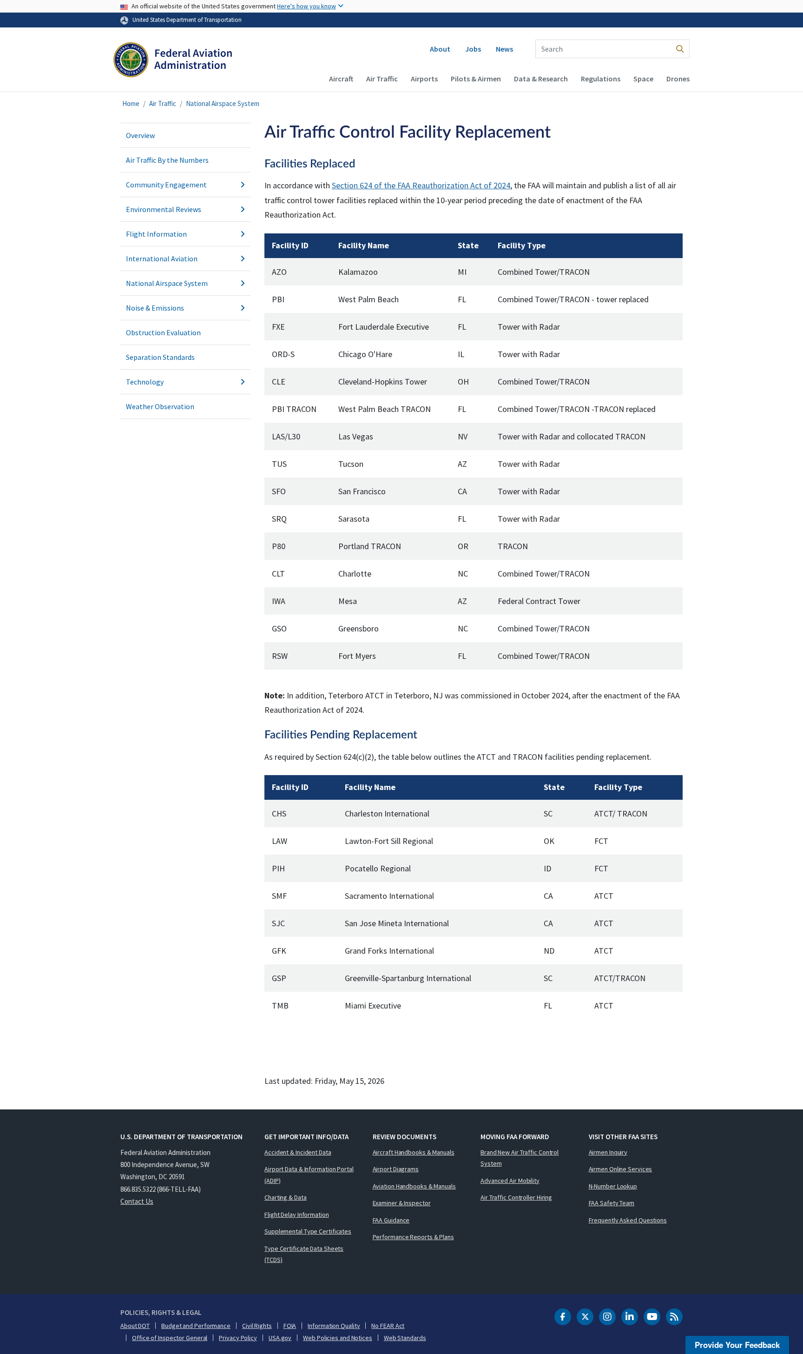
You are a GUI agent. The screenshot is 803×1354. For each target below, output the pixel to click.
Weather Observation (160, 406)
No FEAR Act (387, 1325)
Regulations (600, 78)
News (504, 48)
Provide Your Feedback (737, 1344)
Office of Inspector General (169, 1337)
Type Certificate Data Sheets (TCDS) (303, 1254)
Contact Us (136, 1201)
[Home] (172, 63)
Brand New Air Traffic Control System (519, 1158)
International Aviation (161, 258)
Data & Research (541, 78)
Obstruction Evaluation (163, 332)
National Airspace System (222, 103)
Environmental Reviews (163, 209)
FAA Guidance (391, 1220)
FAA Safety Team (612, 1203)
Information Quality (334, 1325)
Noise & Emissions (155, 307)
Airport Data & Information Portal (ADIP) (309, 1175)
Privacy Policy (238, 1337)
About (440, 48)
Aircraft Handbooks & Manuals (413, 1152)
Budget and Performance (195, 1325)
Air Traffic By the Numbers (167, 160)
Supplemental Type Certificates (307, 1231)
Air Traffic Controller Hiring (516, 1197)
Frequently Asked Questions (628, 1220)
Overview (140, 135)
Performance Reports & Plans (413, 1237)
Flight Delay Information (296, 1214)
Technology (145, 381)
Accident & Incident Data (297, 1152)
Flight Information (156, 234)
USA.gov (280, 1337)
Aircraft (341, 78)
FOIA (289, 1325)
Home (130, 103)
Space (643, 78)
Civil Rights (257, 1325)
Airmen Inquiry (608, 1152)
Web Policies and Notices (337, 1337)
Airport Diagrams (396, 1169)
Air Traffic (382, 78)
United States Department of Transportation (187, 19)
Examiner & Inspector (402, 1203)
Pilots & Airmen (476, 78)
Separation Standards (160, 357)
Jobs (473, 48)
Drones (678, 78)
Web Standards (405, 1337)
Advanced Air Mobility (510, 1180)
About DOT (135, 1325)
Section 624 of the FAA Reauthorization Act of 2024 (421, 185)
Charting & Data (285, 1197)
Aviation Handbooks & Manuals (414, 1186)
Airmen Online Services (620, 1169)
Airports (424, 78)
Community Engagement (166, 184)
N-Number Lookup (613, 1186)
